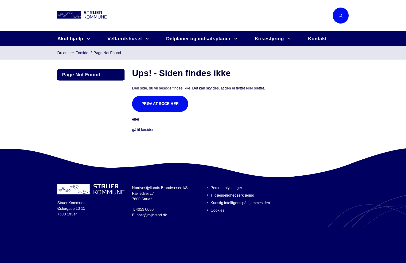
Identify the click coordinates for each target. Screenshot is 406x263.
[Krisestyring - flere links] (288, 38)
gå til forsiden (143, 130)
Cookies (217, 210)
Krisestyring (269, 38)
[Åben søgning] (341, 16)
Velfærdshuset (124, 38)
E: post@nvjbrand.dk (149, 215)
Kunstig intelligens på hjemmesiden (240, 203)
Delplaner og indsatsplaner (198, 38)
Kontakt (317, 38)
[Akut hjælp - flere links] (87, 38)
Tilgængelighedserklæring (232, 195)
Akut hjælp (70, 38)
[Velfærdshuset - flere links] (146, 38)
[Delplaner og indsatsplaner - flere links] (235, 38)
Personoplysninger (226, 188)
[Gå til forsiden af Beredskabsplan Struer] (193, 15)
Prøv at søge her (160, 104)
